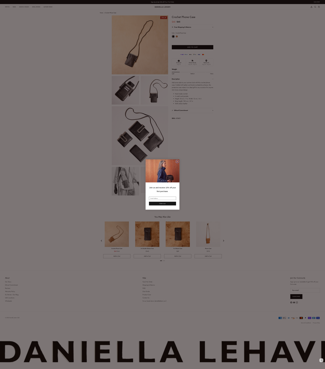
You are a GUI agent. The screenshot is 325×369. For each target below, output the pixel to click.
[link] (162, 171)
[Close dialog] (177, 161)
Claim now (162, 203)
